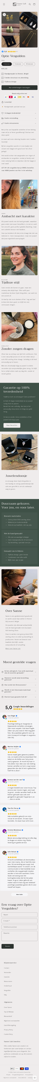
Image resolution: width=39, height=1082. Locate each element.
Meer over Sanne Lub (13, 648)
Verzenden (7, 972)
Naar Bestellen (11, 425)
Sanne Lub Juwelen (18, 1072)
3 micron (7, 64)
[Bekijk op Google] (4, 717)
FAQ (5, 995)
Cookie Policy (8, 1034)
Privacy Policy (8, 1030)
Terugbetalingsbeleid (17, 1074)
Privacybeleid (29, 1074)
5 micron (18, 64)
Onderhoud (8, 986)
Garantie (7, 977)
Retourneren (8, 981)
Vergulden (7, 990)
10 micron (29, 64)
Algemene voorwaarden (12, 1021)
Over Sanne (8, 1007)
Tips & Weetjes (9, 1012)
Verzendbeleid (22, 1077)
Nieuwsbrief (8, 1016)
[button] (4, 4)
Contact (6, 968)
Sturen (7, 946)
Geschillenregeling (10, 1025)
